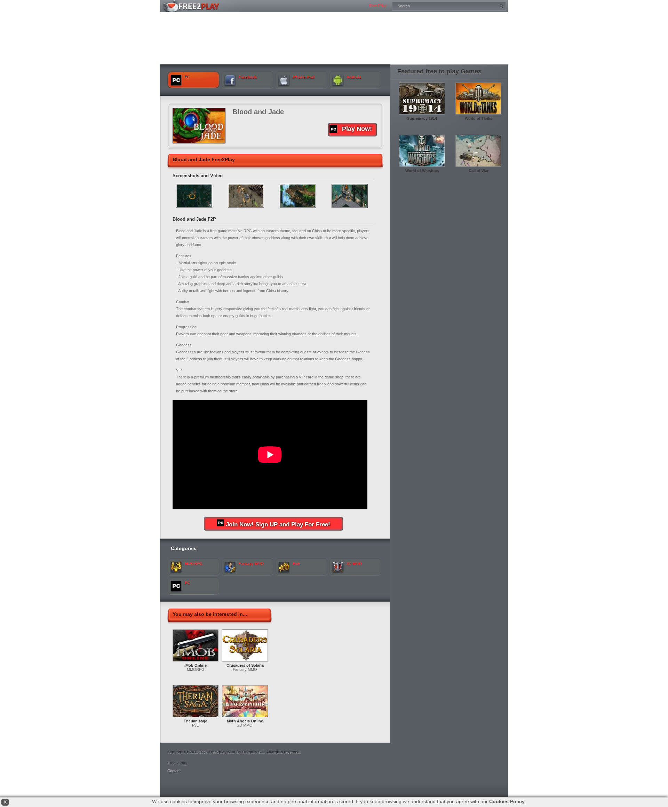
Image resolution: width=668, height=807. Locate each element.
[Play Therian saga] (195, 717)
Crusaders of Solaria (245, 665)
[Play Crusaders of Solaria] (245, 662)
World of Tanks (478, 118)
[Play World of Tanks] (478, 115)
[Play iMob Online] (195, 662)
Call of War (478, 171)
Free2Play (378, 5)
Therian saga (195, 721)
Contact (174, 771)
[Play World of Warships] (422, 167)
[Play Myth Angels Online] (245, 717)
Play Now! (357, 128)
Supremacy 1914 (422, 118)
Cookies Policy (507, 801)
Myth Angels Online (245, 721)
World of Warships (422, 171)
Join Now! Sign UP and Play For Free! (278, 524)
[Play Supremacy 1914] (422, 115)
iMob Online (195, 665)
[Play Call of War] (478, 167)
